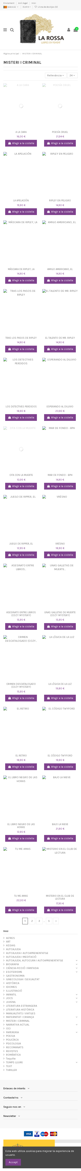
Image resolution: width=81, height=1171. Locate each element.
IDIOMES (11, 987)
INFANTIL (11, 994)
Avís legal (23, 3)
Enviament (9, 3)
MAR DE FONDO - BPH (60, 475)
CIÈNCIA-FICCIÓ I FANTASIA (22, 968)
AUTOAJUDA (13, 949)
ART (8, 941)
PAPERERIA (12, 1032)
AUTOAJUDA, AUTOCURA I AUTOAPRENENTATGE (34, 960)
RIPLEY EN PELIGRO (60, 200)
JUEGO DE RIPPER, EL (21, 543)
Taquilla (11, 1058)
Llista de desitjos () (47, 7)
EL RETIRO (21, 755)
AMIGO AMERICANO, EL (60, 269)
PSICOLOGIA (13, 1043)
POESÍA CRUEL (60, 132)
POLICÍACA (12, 1039)
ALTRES (10, 938)
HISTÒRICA (12, 983)
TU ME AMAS (21, 895)
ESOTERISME (14, 971)
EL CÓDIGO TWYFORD (60, 755)
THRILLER (11, 1070)
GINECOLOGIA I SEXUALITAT (23, 979)
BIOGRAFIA (12, 964)
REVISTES (12, 1051)
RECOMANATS (14, 1047)
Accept (13, 1162)
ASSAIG (10, 945)
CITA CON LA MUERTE (21, 475)
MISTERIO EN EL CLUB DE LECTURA (60, 897)
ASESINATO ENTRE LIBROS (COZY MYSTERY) (21, 614)
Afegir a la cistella (23, 143)
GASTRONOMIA (15, 975)
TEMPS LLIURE (14, 1062)
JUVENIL (11, 1002)
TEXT (9, 1066)
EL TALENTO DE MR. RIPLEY (60, 337)
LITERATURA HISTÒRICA (20, 1009)
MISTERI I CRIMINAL (17, 1020)
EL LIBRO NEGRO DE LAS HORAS (21, 826)
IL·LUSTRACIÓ (14, 990)
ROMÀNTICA (13, 1054)
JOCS (9, 998)
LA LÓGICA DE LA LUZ (60, 684)
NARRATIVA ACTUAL (17, 1024)
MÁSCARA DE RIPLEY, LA (21, 269)
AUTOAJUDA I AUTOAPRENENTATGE (27, 953)
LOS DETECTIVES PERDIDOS (21, 406)
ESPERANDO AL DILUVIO (60, 406)
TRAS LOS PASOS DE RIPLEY (21, 337)
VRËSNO (60, 543)
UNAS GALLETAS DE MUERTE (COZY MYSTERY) (60, 614)
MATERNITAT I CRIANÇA (20, 1017)
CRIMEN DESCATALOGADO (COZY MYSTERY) (21, 685)
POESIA (10, 1035)
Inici (34, 3)
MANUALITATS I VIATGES (20, 1013)
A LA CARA (21, 132)
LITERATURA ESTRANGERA (21, 1005)
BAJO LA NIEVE (60, 824)
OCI (8, 1028)
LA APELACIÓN (21, 200)
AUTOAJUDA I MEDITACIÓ (21, 956)
